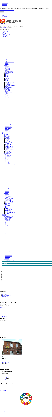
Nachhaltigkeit (7, 188)
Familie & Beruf (7, 120)
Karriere (6, 70)
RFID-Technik (7, 247)
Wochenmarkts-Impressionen (10, 212)
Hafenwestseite (7, 89)
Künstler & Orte (7, 234)
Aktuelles (5, 41)
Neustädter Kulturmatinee (9, 146)
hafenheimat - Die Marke (9, 201)
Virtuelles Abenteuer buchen (9, 260)
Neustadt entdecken (7, 136)
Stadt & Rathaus (4, 294)
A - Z (2, 17)
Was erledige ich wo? (5, 31)
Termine (6, 221)
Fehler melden (4, 415)
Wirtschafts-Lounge (7, 205)
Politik (4, 81)
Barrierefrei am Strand (8, 170)
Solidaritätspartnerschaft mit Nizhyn (10, 100)
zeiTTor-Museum (7, 141)
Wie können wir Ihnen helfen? (4, 26)
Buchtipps (6, 223)
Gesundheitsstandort (7, 185)
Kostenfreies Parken (8, 184)
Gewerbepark (6, 206)
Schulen (6, 110)
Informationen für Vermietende (10, 164)
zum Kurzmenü (4, 4)
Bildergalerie (7, 97)
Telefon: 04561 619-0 (7, 377)
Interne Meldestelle (8, 53)
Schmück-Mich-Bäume (8, 255)
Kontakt (3, 15)
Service (6, 246)
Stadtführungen (7, 138)
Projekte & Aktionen (8, 190)
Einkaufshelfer (7, 213)
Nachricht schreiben (3, 316)
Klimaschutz (7, 187)
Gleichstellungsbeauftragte (9, 72)
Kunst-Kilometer (7, 140)
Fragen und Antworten (8, 87)
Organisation (7, 66)
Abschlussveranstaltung (9, 235)
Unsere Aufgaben (8, 163)
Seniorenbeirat (7, 84)
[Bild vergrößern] (27, 347)
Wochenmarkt (6, 207)
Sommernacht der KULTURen (9, 149)
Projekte (6, 197)
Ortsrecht (6, 63)
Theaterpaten (7, 157)
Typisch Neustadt (8, 139)
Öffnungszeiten (4, 16)
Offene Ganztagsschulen (8, 108)
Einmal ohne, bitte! (8, 211)
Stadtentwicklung (6, 88)
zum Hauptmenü (4, 2)
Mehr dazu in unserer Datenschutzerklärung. (7, 10)
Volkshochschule (8, 111)
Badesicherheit (7, 167)
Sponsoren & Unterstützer (9, 237)
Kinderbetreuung (6, 107)
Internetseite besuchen (5, 312)
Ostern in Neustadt (8, 45)
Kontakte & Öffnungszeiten (8, 47)
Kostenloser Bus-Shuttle (9, 236)
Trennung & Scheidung (8, 121)
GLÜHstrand (7, 258)
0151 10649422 (6, 310)
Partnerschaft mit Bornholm (9, 99)
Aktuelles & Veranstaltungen (9, 118)
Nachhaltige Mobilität (8, 92)
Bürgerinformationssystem (9, 62)
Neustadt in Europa (8, 98)
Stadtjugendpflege (8, 128)
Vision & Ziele (7, 194)
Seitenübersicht (4, 410)
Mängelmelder (4, 33)
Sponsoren (7, 228)
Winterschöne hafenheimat (8, 252)
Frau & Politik (7, 123)
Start (2, 293)
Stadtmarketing (7, 76)
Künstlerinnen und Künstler (9, 227)
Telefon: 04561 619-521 (5, 362)
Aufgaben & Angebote (8, 119)
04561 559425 (7, 309)
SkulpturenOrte (7, 231)
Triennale (6, 226)
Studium (6, 80)
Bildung (5, 109)
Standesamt (7, 60)
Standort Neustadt (8, 196)
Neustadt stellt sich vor (8, 94)
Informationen (7, 219)
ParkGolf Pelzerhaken (8, 172)
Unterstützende (7, 224)
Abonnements (7, 156)
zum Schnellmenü (5, 3)
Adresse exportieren (3, 314)
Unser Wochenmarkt (8, 208)
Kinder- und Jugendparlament (10, 85)
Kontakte (6, 56)
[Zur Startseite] (10, 24)
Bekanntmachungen (5, 36)
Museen (5, 150)
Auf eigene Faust (7, 137)
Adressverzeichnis (5, 296)
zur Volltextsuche (4, 5)
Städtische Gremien (8, 83)
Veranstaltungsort (8, 220)
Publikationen (7, 192)
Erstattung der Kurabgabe (9, 166)
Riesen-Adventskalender (9, 198)
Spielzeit (6, 154)
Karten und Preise (8, 155)
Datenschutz (4, 414)
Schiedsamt (7, 129)
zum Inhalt (3, 1)
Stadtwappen (7, 96)
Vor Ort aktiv (7, 191)
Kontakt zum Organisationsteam (10, 230)
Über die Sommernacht (9, 233)
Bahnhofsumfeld (7, 91)
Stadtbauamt (7, 75)
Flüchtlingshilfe (7, 131)
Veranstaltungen (6, 104)
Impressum (3, 412)
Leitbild (6, 195)
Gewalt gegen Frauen (8, 122)
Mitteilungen (7, 42)
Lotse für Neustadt (8, 95)
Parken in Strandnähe (8, 168)
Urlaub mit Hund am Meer (9, 169)
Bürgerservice (6, 54)
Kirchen (6, 130)
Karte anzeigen (2, 307)
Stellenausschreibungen (6, 34)
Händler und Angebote (8, 210)
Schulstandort (7, 90)
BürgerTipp (7, 61)
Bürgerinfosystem (4, 35)
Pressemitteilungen (8, 199)
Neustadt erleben (6, 143)
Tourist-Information (7, 134)
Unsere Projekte (7, 171)
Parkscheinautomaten (8, 181)
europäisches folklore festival (9, 147)
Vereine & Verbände (7, 105)
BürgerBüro (3, 32)
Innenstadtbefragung (7, 175)
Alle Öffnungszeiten (3, 390)
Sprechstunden (7, 69)
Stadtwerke (5, 204)
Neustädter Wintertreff (8, 256)
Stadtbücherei (6, 240)
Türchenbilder (7, 222)
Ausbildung (7, 79)
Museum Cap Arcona (8, 142)
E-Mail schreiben (6, 379)
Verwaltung (5, 65)
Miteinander (5, 125)
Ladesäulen (7, 182)
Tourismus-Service (6, 162)
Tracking (3, 413)
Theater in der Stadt (8, 145)
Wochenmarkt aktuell (8, 209)
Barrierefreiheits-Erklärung (6, 411)
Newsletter (6, 64)
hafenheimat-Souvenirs (9, 202)
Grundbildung (7, 251)
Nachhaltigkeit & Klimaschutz (8, 186)
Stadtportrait (6, 93)
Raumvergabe (7, 58)
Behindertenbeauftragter (9, 71)
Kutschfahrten (7, 257)
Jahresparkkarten (8, 183)
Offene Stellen (7, 78)
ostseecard (7, 165)
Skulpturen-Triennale (8, 148)
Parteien (6, 86)
